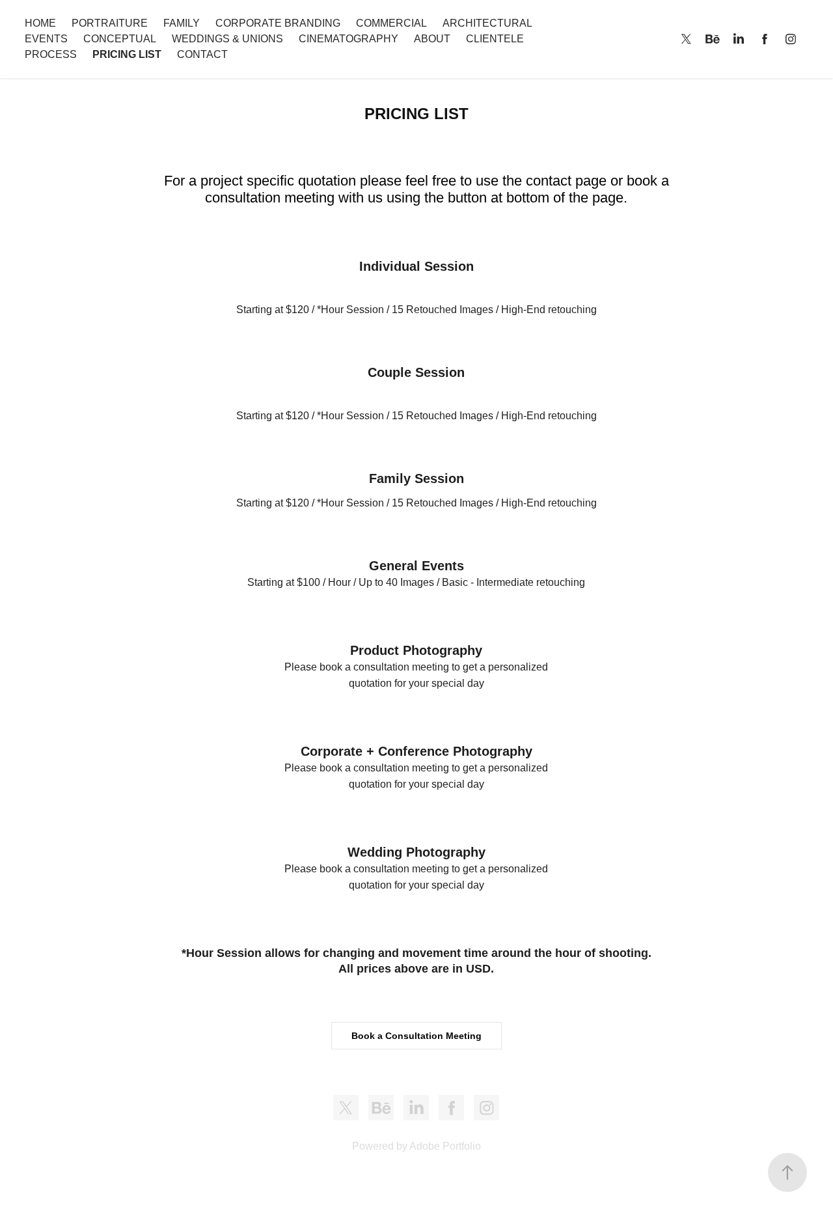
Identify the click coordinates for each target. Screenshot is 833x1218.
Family (181, 23)
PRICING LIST (126, 54)
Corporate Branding (277, 23)
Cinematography (348, 38)
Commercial (391, 23)
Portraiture (110, 23)
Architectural (487, 23)
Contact (202, 54)
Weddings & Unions (227, 38)
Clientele (495, 38)
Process (51, 54)
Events (46, 38)
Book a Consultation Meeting (416, 1036)
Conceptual (119, 38)
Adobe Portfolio (445, 1146)
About (432, 38)
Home (40, 23)
